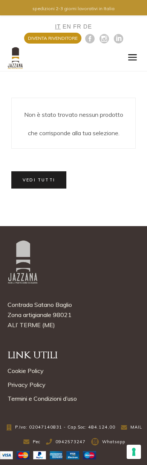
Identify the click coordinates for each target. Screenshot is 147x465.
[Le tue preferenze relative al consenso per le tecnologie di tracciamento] (134, 452)
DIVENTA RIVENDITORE (53, 38)
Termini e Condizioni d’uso (42, 398)
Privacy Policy (27, 384)
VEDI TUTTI (39, 180)
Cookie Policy (26, 370)
